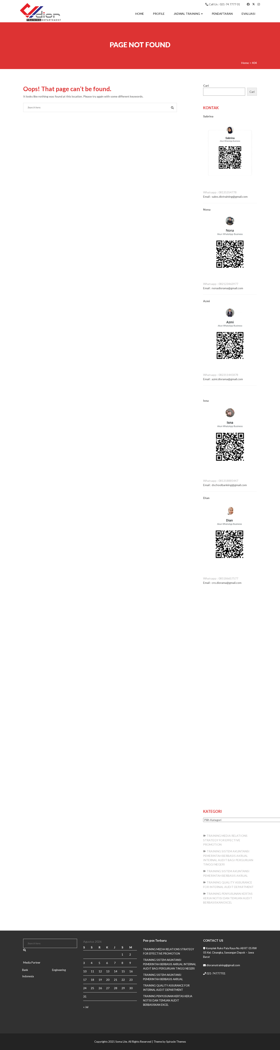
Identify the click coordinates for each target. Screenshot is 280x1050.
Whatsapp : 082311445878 (220, 374)
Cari (206, 85)
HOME (139, 13)
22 (123, 979)
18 (92, 979)
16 (131, 971)
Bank (25, 970)
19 (100, 979)
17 (85, 979)
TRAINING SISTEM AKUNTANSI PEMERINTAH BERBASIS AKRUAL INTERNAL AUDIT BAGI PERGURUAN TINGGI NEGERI (169, 964)
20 (107, 979)
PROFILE (159, 13)
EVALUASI (248, 13)
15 (123, 971)
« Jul (85, 1007)
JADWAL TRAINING (187, 13)
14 (115, 971)
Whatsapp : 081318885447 (220, 480)
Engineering (59, 970)
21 (115, 979)
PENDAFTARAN (222, 13)
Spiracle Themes (176, 1041)
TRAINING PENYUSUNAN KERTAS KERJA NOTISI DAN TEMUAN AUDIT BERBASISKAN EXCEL (228, 898)
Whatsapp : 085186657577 (220, 578)
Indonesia (28, 976)
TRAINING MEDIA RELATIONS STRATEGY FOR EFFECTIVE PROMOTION (225, 840)
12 (100, 971)
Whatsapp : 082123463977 (220, 284)
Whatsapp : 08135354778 (220, 192)
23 (131, 979)
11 (92, 971)
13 (107, 971)
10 (85, 971)
